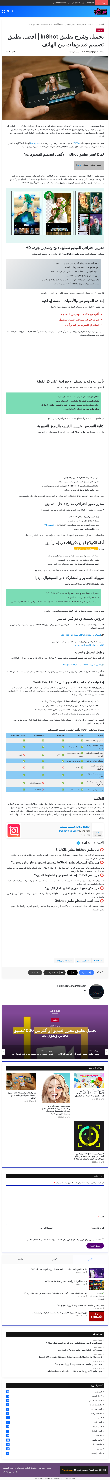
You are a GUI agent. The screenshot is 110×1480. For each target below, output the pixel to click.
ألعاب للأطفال (96, 1431)
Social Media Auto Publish (44, 1478)
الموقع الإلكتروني (47, 1228)
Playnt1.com (69, 1470)
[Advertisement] (55, 359)
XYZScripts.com (69, 1478)
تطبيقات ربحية (96, 1413)
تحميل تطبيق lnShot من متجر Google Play (82, 664)
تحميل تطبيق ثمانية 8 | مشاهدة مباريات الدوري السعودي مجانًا (80, 1305)
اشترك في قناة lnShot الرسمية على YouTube (81, 635)
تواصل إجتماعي (96, 1453)
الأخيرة (90, 1259)
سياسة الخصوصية (45, 1468)
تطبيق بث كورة (96, 1405)
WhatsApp (49, 525)
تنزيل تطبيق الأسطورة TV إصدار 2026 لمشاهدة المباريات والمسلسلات (59, 1312)
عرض (79, 165)
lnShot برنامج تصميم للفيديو (75, 826)
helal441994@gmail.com (92, 52)
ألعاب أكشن (97, 1422)
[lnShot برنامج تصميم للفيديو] (14, 836)
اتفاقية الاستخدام (23, 1468)
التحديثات (98, 1392)
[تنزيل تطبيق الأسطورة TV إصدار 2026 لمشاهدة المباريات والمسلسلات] (96, 1316)
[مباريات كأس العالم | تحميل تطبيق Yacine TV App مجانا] (96, 1285)
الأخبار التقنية (97, 1396)
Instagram (35, 143)
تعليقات (20, 1259)
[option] (55, 1032)
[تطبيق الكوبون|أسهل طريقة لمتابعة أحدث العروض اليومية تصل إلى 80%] (96, 1273)
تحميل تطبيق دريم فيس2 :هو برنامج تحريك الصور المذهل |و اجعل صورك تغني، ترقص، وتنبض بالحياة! (55, 1033)
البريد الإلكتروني (97, 1228)
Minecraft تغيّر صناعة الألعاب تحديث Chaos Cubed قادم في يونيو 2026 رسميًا (64, 3)
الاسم (101, 1217)
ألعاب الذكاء (97, 1426)
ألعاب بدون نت (96, 1409)
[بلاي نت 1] (95, 11)
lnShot (97, 960)
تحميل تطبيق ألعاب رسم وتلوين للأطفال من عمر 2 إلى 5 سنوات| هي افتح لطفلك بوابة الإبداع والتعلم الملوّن (89, 1093)
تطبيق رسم (82, 960)
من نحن (13, 1468)
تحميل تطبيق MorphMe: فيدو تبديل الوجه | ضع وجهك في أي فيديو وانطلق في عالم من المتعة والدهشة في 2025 (89, 1156)
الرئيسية (99, 24)
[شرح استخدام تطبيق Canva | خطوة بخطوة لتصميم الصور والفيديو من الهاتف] (21, 1081)
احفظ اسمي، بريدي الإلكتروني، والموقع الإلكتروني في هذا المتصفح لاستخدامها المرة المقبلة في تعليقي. (64, 1240)
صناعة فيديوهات (63, 960)
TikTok (77, 143)
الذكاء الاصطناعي (95, 1400)
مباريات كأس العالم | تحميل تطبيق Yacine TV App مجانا (65, 1281)
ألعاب (100, 1418)
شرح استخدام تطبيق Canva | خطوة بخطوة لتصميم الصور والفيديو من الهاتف (22, 1095)
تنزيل (98, 832)
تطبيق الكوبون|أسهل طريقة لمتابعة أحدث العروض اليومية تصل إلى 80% (59, 1269)
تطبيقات (91, 24)
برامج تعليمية (97, 1440)
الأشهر (55, 1259)
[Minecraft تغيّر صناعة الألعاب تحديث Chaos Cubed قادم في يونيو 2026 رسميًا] (96, 1297)
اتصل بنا (34, 1468)
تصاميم (83, 24)
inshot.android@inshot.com (88, 645)
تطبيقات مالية (97, 1444)
